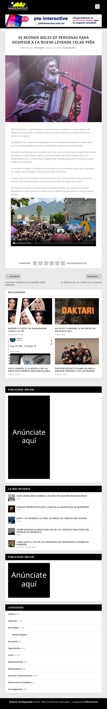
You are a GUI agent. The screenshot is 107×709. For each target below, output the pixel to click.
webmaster (39, 47)
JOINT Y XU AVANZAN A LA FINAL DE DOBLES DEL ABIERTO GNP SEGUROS (51, 518)
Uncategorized (15, 689)
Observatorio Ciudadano (20, 682)
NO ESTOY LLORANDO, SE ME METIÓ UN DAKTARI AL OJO (75, 329)
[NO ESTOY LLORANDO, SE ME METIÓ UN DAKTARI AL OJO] (77, 311)
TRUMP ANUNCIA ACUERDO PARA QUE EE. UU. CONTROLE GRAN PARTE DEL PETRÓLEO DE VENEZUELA (52, 530)
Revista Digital (19, 634)
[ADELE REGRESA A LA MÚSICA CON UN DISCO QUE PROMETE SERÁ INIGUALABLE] (30, 351)
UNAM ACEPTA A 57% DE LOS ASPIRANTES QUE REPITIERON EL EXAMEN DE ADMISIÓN (52, 543)
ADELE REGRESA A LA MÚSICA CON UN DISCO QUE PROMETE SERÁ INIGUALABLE (29, 369)
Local (18, 498)
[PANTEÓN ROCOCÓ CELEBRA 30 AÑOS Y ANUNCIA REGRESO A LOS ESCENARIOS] (77, 351)
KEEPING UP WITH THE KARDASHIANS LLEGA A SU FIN (27, 329)
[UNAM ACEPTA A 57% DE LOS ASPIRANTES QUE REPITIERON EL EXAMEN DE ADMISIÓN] (11, 543)
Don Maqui (13, 627)
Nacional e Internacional (25, 547)
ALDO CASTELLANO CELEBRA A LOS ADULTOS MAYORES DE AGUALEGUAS (51, 495)
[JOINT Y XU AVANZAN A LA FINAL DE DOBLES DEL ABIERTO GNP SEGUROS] (11, 520)
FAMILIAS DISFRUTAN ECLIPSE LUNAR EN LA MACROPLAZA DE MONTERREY (52, 507)
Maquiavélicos (15, 668)
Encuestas (13, 641)
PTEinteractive (91, 702)
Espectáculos (69, 47)
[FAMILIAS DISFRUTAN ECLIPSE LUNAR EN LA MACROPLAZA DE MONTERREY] (11, 508)
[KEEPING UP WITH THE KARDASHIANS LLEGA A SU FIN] (30, 311)
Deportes (12, 621)
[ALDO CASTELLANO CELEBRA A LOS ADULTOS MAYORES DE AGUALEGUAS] (11, 497)
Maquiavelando (15, 662)
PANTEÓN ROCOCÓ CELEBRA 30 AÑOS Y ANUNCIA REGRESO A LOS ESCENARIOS (75, 369)
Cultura (11, 614)
